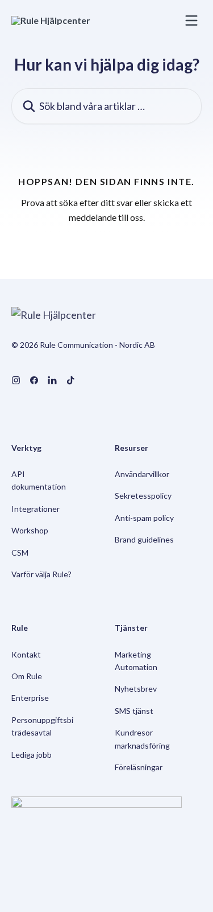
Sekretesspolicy (143, 495)
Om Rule (26, 676)
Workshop (29, 530)
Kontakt (26, 654)
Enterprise (30, 698)
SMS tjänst (134, 711)
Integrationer (35, 508)
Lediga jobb (31, 754)
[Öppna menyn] (191, 20)
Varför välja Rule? (41, 574)
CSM (19, 552)
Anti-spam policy (144, 518)
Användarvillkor (142, 474)
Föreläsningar (138, 767)
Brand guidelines (144, 539)
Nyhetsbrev (136, 688)
